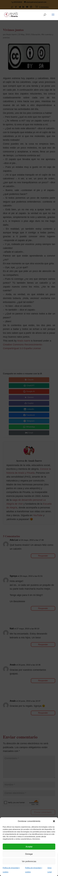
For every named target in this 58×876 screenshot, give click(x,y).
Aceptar (29, 846)
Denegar (29, 854)
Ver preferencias (29, 861)
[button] (54, 821)
